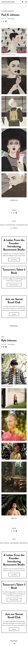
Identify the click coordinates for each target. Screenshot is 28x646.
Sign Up (14, 314)
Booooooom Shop (14, 284)
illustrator (20, 224)
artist (2, 224)
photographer (14, 542)
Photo (2, 336)
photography (24, 542)
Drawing (5, 10)
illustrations (10, 224)
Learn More (14, 259)
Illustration (11, 10)
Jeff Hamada (11, 18)
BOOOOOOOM (7, 2)
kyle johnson (4, 542)
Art (2, 10)
